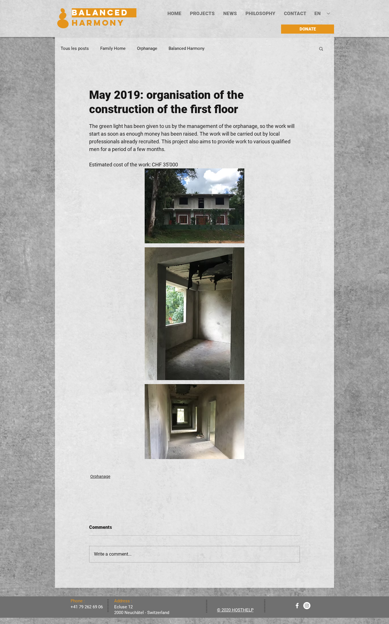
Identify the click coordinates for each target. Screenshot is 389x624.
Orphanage (147, 48)
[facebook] (297, 605)
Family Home (113, 48)
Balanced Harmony (186, 48)
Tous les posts (75, 48)
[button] (202, 13)
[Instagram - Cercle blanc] (306, 605)
